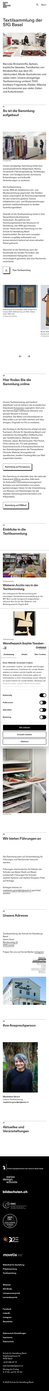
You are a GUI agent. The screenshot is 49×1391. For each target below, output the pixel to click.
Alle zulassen (24, 728)
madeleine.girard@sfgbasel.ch (17, 890)
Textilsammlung (9, 1273)
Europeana (19, 408)
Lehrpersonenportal (11, 1293)
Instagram (39, 952)
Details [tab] (24, 654)
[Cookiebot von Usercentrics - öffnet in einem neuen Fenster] (35, 647)
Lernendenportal (10, 1297)
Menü (43, 5)
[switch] (42, 702)
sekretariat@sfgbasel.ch (13, 1366)
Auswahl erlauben (24, 735)
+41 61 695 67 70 (10, 1362)
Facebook (7, 1309)
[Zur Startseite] (7, 5)
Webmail (6, 1285)
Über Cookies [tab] (40, 654)
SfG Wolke (7, 1289)
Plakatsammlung (10, 1269)
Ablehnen (25, 741)
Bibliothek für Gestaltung (13, 1265)
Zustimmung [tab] (9, 654)
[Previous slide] (20, 356)
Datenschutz (8, 1341)
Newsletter (8, 1321)
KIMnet (17, 479)
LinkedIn (6, 1313)
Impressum (7, 1337)
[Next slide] (29, 356)
